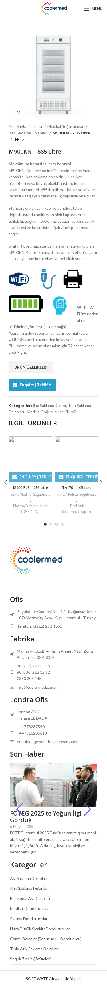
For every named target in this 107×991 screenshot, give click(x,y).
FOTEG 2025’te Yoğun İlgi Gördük (46, 816)
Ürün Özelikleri (30, 367)
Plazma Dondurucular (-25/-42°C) (30, 509)
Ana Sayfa (18, 126)
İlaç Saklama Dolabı (49, 405)
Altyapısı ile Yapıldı (54, 978)
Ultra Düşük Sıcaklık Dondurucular (40, 928)
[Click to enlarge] (18, 113)
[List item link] (53, 626)
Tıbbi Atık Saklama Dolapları (76, 509)
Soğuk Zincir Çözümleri (30, 958)
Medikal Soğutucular (65, 126)
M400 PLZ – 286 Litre (30, 487)
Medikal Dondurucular (29, 908)
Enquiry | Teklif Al (36, 384)
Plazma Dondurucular (28, 918)
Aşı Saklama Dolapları (28, 878)
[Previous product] (11, 139)
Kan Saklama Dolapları (28, 132)
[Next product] (23, 139)
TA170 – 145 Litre (76, 487)
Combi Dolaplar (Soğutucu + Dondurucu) (46, 938)
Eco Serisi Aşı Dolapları (30, 898)
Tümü (37, 126)
